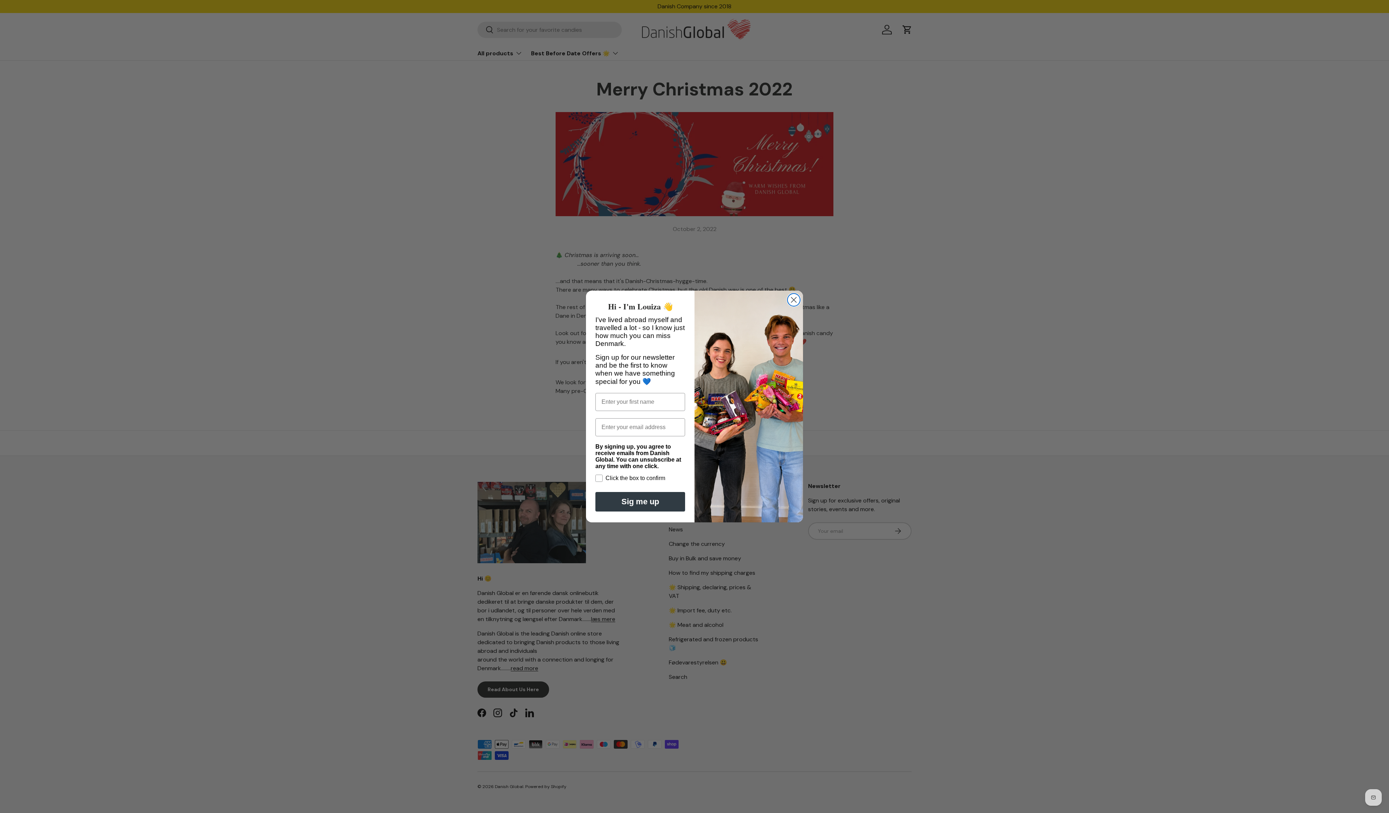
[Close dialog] (793, 300)
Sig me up (640, 501)
